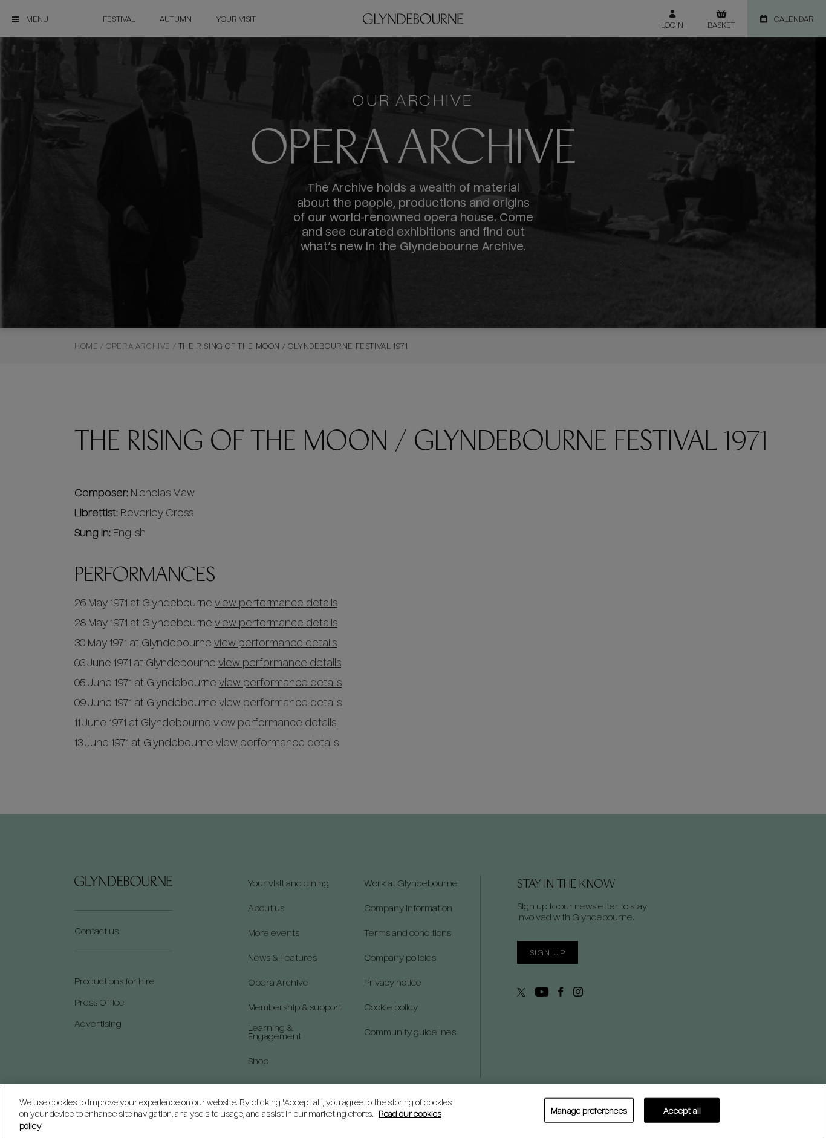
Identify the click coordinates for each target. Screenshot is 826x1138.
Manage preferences (589, 1110)
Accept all (682, 1110)
